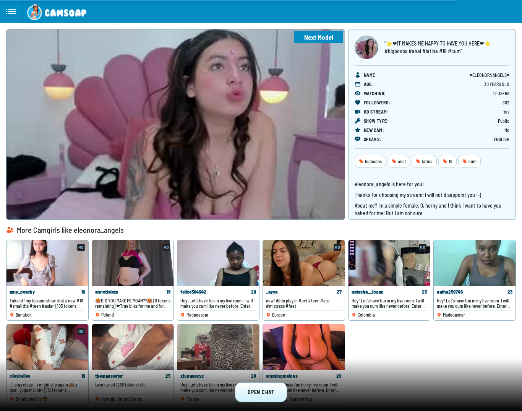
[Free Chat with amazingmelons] (304, 347)
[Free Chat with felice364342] (218, 263)
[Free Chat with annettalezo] (133, 263)
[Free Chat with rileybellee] (47, 347)
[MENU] (11, 11)
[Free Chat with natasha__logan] (389, 263)
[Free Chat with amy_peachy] (47, 263)
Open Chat (261, 392)
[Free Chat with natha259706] (475, 263)
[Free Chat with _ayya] (304, 263)
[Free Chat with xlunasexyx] (218, 347)
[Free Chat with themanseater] (133, 347)
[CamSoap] (56, 11)
